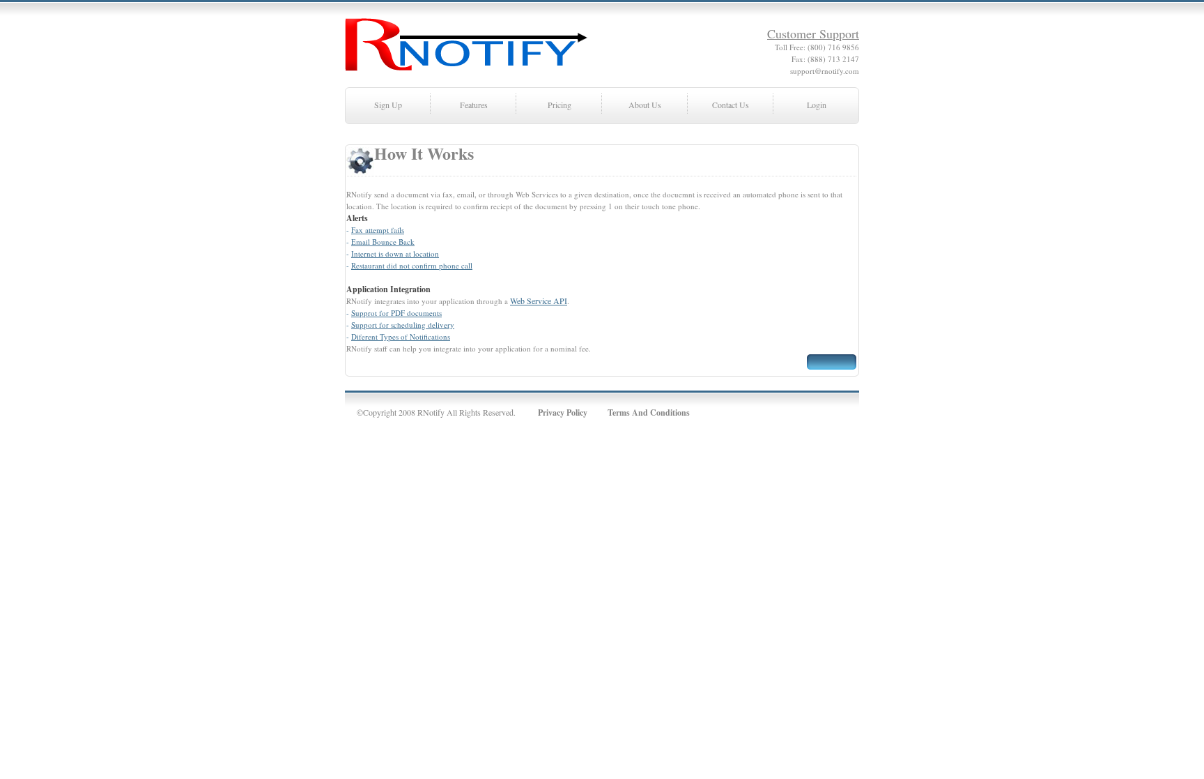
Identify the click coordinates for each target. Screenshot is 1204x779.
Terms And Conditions (649, 412)
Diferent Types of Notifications (400, 336)
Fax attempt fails (377, 230)
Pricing (559, 104)
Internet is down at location (395, 253)
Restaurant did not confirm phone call (411, 265)
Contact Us (730, 104)
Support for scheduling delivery (402, 324)
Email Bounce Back (383, 241)
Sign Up (388, 104)
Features (474, 104)
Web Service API (538, 300)
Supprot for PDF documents (396, 313)
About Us (644, 104)
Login (816, 104)
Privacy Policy (562, 412)
